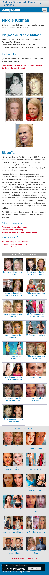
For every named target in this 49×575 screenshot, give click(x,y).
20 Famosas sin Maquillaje (13, 488)
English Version (24, 572)
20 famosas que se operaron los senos (35, 489)
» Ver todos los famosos (24, 558)
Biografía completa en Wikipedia (15, 241)
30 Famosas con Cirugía (13, 446)
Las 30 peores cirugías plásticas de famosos (35, 273)
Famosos (12, 230)
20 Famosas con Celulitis (35, 335)
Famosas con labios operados (35, 399)
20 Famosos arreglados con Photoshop (36, 357)
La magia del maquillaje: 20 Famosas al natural (13, 294)
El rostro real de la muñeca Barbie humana (36, 531)
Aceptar (34, 568)
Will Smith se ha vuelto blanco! (13, 552)
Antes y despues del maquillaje (13, 336)
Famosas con (14, 227)
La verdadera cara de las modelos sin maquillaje (13, 378)
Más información (19, 568)
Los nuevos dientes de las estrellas (13, 273)
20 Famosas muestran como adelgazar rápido (35, 315)
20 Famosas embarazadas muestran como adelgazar (13, 531)
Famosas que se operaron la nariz (13, 315)
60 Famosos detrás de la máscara (35, 552)
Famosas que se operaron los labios (36, 510)
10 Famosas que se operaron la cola (13, 357)
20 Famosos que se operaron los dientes (13, 468)
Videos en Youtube (10, 247)
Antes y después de (19, 232)
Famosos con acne (35, 377)
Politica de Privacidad (9, 572)
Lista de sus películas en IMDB (14, 244)
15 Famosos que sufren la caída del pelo (13, 420)
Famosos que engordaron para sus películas (13, 399)
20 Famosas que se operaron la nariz (35, 447)
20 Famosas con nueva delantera (36, 294)
